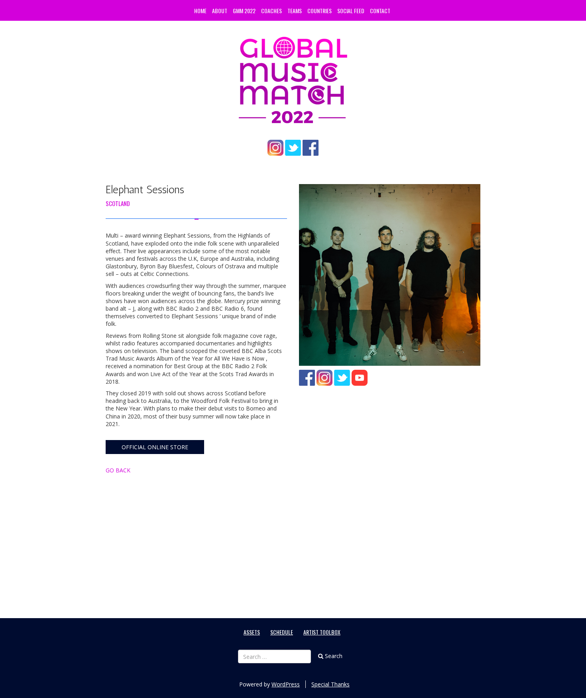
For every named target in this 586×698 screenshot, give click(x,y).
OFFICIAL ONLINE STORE (155, 447)
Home (200, 10)
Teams (294, 10)
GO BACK (118, 470)
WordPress (285, 684)
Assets (252, 632)
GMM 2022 (244, 10)
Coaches (271, 10)
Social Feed (350, 10)
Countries (319, 10)
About (219, 10)
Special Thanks (330, 684)
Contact (380, 10)
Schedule (281, 632)
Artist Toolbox (321, 632)
